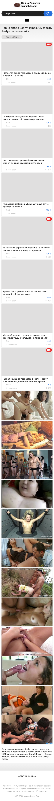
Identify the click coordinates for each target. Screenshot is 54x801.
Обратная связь (27, 776)
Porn (38, 796)
